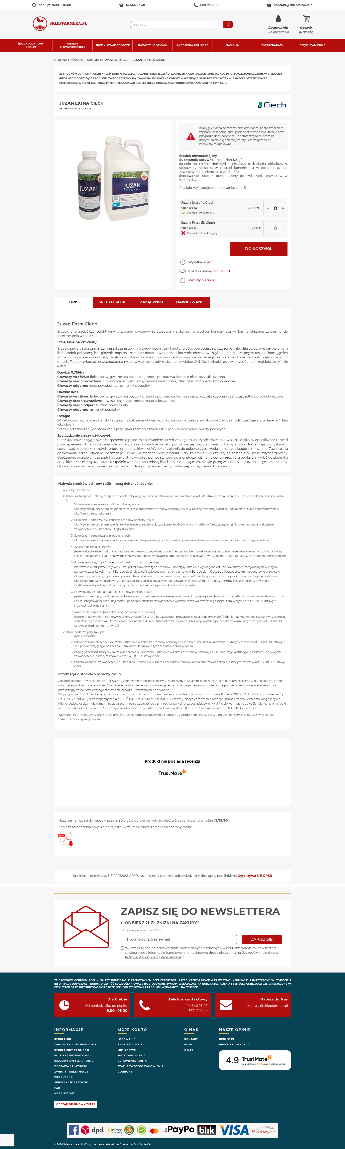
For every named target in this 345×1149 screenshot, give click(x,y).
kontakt (293, 5)
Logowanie (127, 1039)
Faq (57, 1088)
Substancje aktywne (71, 1082)
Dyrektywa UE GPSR (255, 876)
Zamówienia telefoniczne (75, 1044)
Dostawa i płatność (70, 1066)
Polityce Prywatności (141, 957)
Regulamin (62, 1039)
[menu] (172, 45)
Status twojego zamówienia (141, 1066)
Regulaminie (171, 957)
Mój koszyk (127, 1050)
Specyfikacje (113, 302)
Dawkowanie (190, 302)
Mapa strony (64, 1093)
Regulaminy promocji (71, 1050)
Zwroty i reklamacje (71, 1071)
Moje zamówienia (132, 1055)
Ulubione (125, 1071)
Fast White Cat (142, 1144)
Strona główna (68, 60)
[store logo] (64, 24)
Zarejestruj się (130, 1044)
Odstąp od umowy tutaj (75, 1104)
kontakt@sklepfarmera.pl (267, 1006)
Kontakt (191, 1039)
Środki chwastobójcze (108, 60)
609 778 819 (209, 5)
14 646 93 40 (135, 5)
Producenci (64, 1077)
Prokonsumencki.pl (235, 1044)
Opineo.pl (227, 1039)
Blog (188, 1044)
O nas (188, 1050)
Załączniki (151, 302)
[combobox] (181, 24)
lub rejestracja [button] (278, 30)
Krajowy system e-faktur (75, 1060)
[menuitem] (33, 45)
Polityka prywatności (72, 1055)
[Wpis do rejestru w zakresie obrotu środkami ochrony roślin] (65, 845)
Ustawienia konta (132, 1060)
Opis (73, 302)
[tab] (73, 302)
